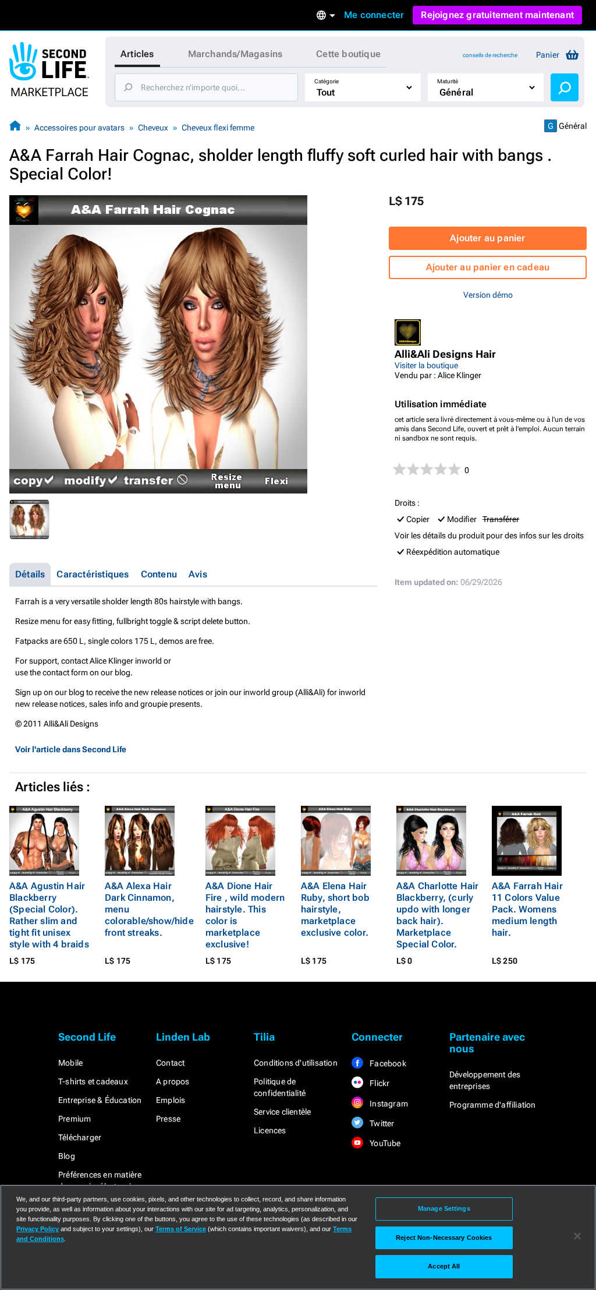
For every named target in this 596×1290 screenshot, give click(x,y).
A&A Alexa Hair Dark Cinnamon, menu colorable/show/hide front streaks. (149, 909)
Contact (170, 1062)
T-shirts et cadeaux (93, 1081)
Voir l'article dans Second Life (70, 749)
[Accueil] (15, 127)
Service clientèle (282, 1111)
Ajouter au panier (487, 238)
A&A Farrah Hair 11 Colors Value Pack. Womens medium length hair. (527, 909)
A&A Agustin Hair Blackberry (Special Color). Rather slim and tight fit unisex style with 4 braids (49, 915)
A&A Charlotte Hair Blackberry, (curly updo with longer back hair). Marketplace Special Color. (437, 915)
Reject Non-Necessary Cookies (444, 1237)
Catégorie (326, 81)
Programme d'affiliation (492, 1104)
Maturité (447, 81)
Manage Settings (444, 1208)
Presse (168, 1118)
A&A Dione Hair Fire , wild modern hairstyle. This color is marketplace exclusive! (245, 915)
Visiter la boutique (426, 365)
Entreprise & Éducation (99, 1100)
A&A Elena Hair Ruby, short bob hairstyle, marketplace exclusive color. (335, 909)
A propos (173, 1081)
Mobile (70, 1062)
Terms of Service (180, 1228)
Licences (270, 1130)
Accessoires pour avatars (79, 127)
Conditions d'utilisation (296, 1062)
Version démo (488, 294)
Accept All (444, 1266)
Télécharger (79, 1137)
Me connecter (374, 14)
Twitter (381, 1123)
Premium (74, 1118)
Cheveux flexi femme (218, 127)
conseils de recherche (490, 55)
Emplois (170, 1100)
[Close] (577, 1236)
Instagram (388, 1103)
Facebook (387, 1063)
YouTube (384, 1143)
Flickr (378, 1083)
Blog (66, 1156)
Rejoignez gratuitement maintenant (497, 14)
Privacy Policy (37, 1228)
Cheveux (153, 127)
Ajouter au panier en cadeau (487, 267)
